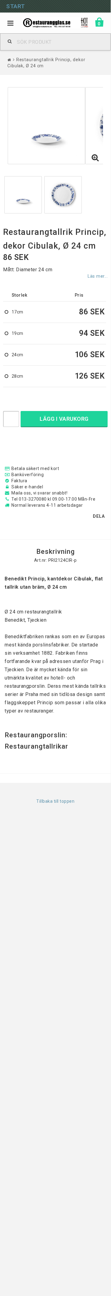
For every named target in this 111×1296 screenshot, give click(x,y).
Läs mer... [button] (98, 276)
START (15, 6)
